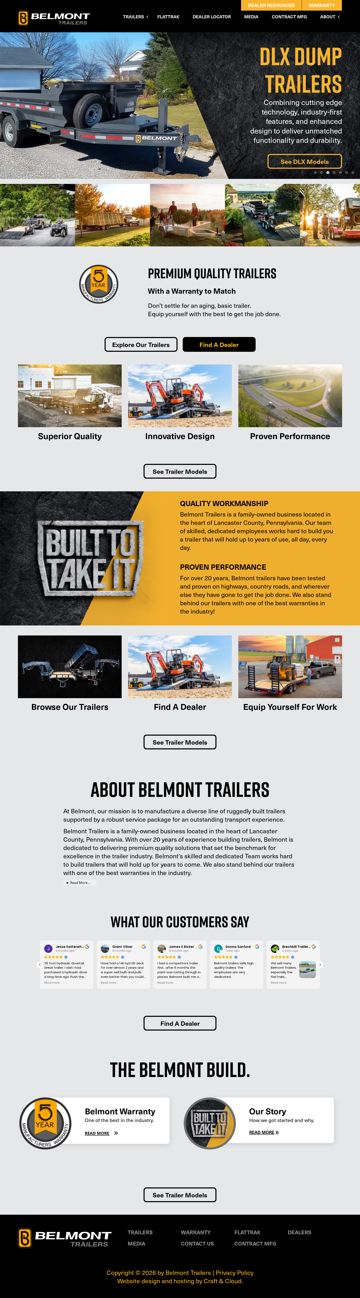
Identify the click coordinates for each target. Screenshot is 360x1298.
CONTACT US (197, 1243)
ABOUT (327, 17)
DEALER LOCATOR (212, 17)
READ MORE (101, 1133)
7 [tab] (353, 173)
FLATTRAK (168, 17)
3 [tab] (328, 173)
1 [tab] (315, 173)
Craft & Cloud (222, 1280)
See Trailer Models (180, 471)
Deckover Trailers (303, 156)
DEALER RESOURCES (271, 5)
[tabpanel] (180, 105)
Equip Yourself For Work (290, 706)
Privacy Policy (235, 1272)
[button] (320, 965)
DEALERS (299, 1232)
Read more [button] (52, 983)
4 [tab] (334, 173)
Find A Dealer (219, 344)
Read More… (80, 882)
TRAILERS (133, 17)
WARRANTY (322, 5)
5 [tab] (340, 173)
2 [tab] (321, 173)
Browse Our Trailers (70, 706)
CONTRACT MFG (289, 17)
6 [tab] (346, 173)
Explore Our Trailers (141, 344)
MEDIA (251, 17)
